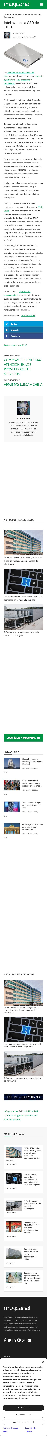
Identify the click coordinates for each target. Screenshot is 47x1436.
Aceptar (20, 1408)
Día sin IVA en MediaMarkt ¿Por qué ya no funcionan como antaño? (31, 1227)
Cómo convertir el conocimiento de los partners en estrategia (32, 783)
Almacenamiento (13, 345)
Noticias (26, 14)
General (18, 14)
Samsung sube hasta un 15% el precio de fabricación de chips (31, 1254)
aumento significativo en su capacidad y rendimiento (23, 80)
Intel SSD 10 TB (28, 316)
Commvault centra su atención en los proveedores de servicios (22, 367)
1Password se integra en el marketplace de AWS (31, 805)
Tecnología (9, 17)
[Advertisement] (23, 481)
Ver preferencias (20, 1422)
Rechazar (20, 1415)
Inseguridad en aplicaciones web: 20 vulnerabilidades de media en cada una (32, 1278)
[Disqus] (23, 682)
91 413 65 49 (31, 1111)
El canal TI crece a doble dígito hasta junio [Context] (32, 761)
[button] (43, 1361)
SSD (25, 345)
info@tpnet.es (11, 1111)
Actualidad (9, 14)
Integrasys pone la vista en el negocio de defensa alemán (32, 827)
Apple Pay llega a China (23, 384)
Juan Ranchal (23, 418)
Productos (36, 14)
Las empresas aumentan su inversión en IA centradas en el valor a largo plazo (32, 1179)
